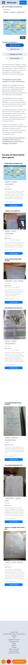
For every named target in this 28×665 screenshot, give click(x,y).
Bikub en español (14, 651)
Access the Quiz (13, 205)
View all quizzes (14, 58)
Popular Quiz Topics (14, 653)
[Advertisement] (14, 386)
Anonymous (7, 9)
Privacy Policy (14, 632)
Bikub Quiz (11, 2)
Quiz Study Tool (14, 641)
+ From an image (19, 661)
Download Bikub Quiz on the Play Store (14, 634)
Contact (14, 636)
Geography (6, 12)
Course (22, 37)
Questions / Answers (14, 639)
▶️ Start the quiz (14, 45)
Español (14, 645)
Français (14, 647)
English (14, 643)
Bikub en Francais (14, 649)
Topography (12, 12)
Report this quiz (14, 49)
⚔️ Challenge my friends (14, 54)
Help (14, 637)
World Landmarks (20, 12)
